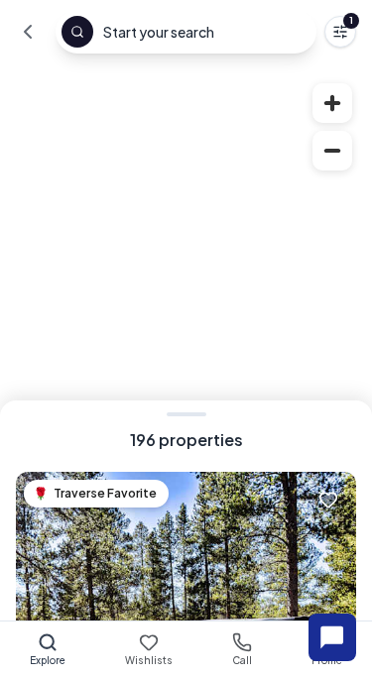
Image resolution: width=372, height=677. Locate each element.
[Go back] (28, 32)
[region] (186, 370)
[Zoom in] (332, 103)
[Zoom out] (332, 150)
